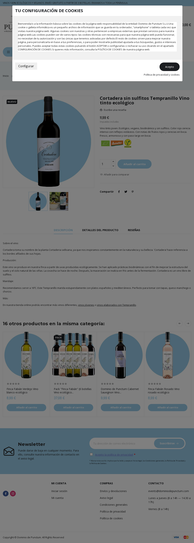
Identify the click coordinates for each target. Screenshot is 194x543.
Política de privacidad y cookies (162, 74)
